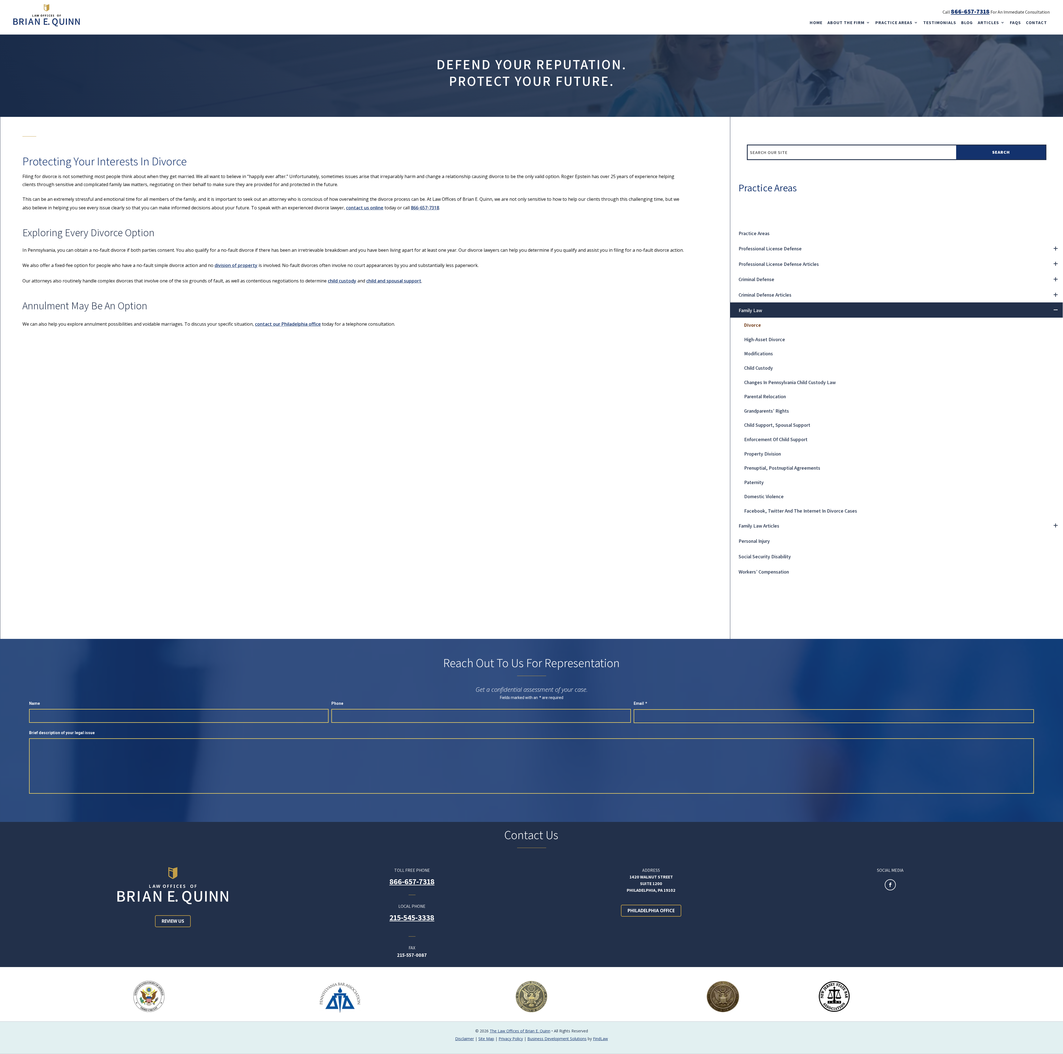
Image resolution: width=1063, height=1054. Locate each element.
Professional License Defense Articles (779, 264)
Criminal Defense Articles (765, 295)
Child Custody (758, 368)
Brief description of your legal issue (62, 733)
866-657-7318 (970, 11)
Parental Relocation (765, 396)
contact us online (364, 208)
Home (816, 22)
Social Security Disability (765, 556)
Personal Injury (754, 541)
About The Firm (846, 22)
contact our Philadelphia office (288, 324)
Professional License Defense (770, 248)
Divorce (752, 325)
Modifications (758, 353)
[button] (1056, 1047)
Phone (337, 703)
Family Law (750, 310)
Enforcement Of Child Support (775, 439)
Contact (1036, 22)
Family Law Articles (759, 526)
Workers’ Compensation (764, 572)
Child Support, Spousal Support (777, 425)
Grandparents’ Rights (766, 411)
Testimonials (939, 22)
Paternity (754, 482)
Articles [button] (988, 22)
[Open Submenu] (1055, 248)
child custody (342, 281)
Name (34, 703)
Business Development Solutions (557, 1038)
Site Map (486, 1038)
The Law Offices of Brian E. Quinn (520, 1031)
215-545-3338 (411, 917)
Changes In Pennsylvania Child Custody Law (790, 382)
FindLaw (600, 1038)
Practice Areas (893, 22)
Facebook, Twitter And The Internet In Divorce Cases (800, 511)
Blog (967, 22)
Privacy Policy (511, 1038)
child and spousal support (393, 281)
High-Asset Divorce (764, 339)
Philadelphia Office (651, 911)
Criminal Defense (756, 279)
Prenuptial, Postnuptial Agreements (782, 468)
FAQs (1015, 22)
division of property (236, 265)
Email (640, 703)
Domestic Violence (764, 496)
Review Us (173, 921)
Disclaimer (464, 1038)
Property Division (762, 454)
